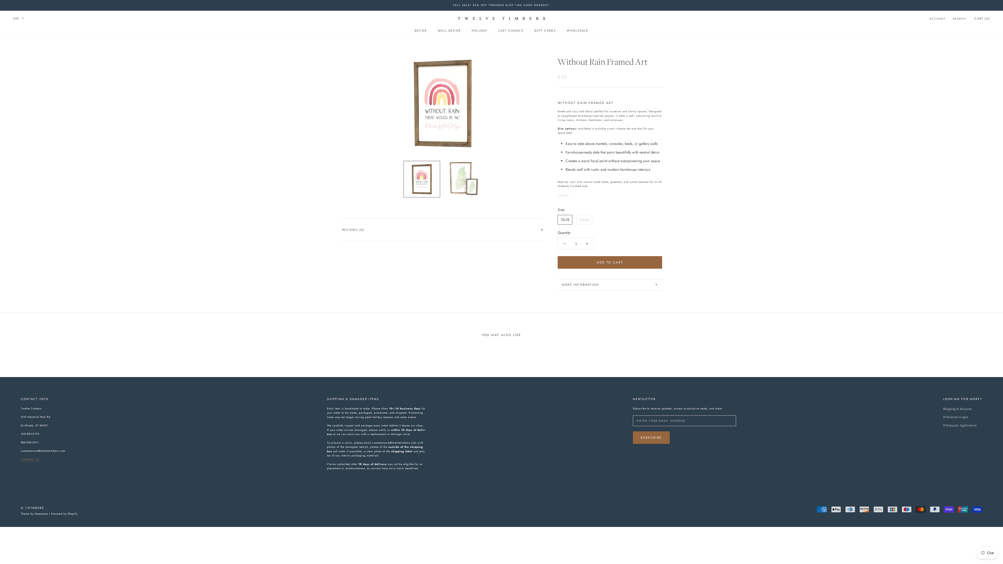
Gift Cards (545, 30)
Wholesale (577, 30)
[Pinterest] (587, 194)
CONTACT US (30, 459)
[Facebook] (574, 194)
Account (937, 19)
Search (959, 19)
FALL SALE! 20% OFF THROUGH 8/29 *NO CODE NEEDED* (501, 5)
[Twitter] (580, 194)
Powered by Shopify (64, 514)
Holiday (479, 30)
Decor (421, 30)
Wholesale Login (955, 417)
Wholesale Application (960, 425)
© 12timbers (32, 508)
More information (580, 285)
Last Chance (510, 30)
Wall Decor (449, 30)
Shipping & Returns (957, 409)
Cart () (982, 18)
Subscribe (651, 437)
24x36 (584, 219)
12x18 (565, 219)
